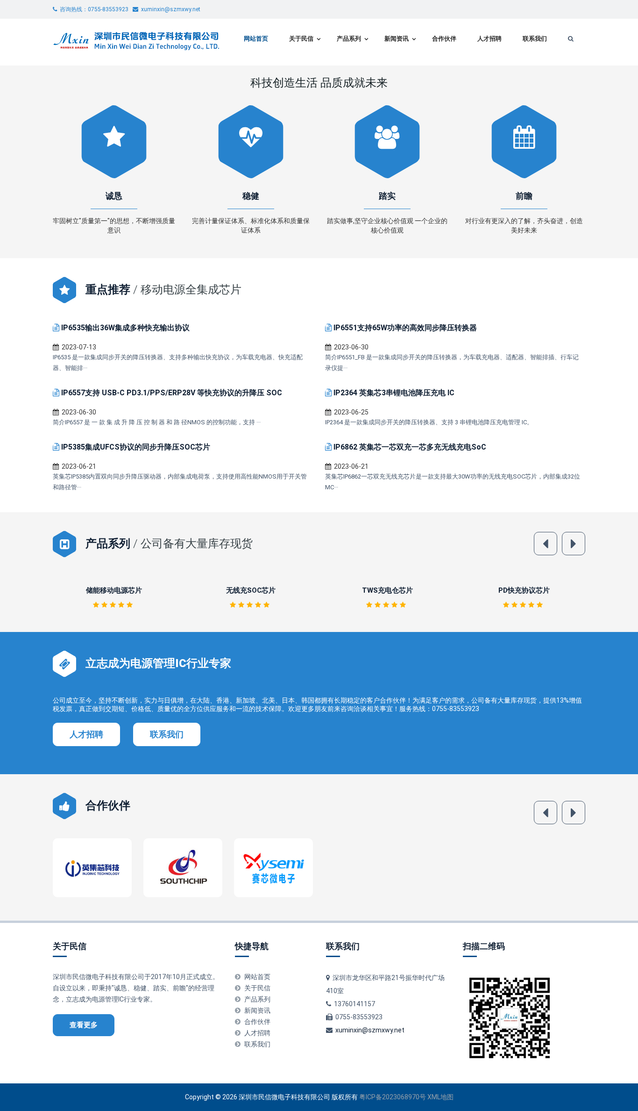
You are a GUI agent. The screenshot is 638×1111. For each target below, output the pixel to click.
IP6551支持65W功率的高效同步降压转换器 (405, 327)
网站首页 (256, 38)
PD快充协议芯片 (387, 590)
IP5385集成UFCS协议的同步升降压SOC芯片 (135, 447)
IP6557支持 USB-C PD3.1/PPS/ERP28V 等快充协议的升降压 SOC (171, 392)
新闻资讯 (396, 38)
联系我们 (535, 38)
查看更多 (84, 1025)
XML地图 (440, 1097)
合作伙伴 (444, 38)
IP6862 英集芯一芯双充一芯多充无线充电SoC (409, 447)
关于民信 (301, 38)
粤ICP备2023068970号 (392, 1097)
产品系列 (349, 38)
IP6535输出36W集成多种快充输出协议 (125, 327)
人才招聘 (489, 38)
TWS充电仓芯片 (250, 590)
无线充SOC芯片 (114, 590)
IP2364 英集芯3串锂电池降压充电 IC (393, 392)
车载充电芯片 (524, 590)
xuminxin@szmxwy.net (369, 1030)
